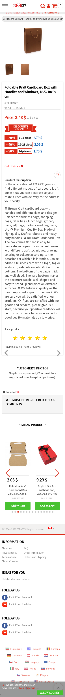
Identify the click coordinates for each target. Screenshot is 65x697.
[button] (12, 512)
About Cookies (10, 561)
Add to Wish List (16, 108)
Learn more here (27, 688)
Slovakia (50, 668)
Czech (17, 662)
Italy (17, 668)
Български (16, 649)
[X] (3, 684)
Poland (32, 668)
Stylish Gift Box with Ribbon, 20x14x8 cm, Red (47, 489)
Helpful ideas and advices (16, 579)
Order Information (34, 552)
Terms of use (9, 557)
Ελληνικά (36, 649)
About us (7, 548)
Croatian (53, 655)
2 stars (23, 338)
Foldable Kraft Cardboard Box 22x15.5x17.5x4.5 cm (18, 490)
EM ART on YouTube (20, 604)
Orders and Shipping (35, 557)
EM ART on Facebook (20, 597)
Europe (52, 662)
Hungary (34, 662)
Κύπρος (44, 675)
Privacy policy (9, 552)
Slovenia (26, 675)
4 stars (37, 338)
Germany (17, 655)
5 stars (45, 338)
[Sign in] (49, 6)
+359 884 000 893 (50, 13)
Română (55, 649)
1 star (15, 338)
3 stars (30, 338)
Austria (35, 655)
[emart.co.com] (18, 5)
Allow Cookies (50, 692)
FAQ (26, 548)
